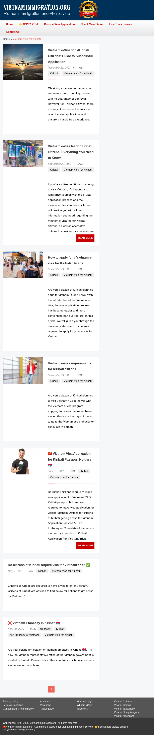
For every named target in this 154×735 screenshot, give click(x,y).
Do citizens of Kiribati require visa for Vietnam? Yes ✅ (49, 565)
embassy (45, 628)
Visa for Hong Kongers (126, 712)
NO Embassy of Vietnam (24, 634)
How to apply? (85, 701)
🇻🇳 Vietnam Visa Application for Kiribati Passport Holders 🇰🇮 (69, 459)
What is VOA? (84, 705)
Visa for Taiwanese (124, 708)
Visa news (45, 705)
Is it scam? (82, 708)
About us (45, 701)
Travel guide (47, 708)
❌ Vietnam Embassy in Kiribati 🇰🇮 (34, 623)
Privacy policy (10, 701)
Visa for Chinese (123, 701)
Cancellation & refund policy (18, 708)
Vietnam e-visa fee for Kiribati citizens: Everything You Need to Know (71, 152)
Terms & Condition (13, 705)
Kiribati (54, 73)
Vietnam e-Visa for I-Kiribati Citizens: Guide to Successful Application (70, 56)
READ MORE (82, 127)
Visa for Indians (122, 705)
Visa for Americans (124, 716)
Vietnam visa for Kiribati (78, 73)
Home (6, 38)
